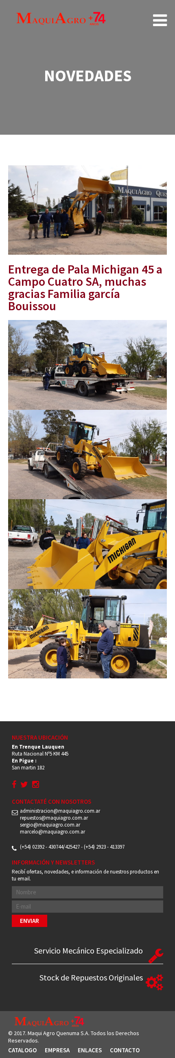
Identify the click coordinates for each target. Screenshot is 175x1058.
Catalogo (22, 1050)
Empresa (57, 1050)
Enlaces (90, 1050)
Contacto (125, 1050)
